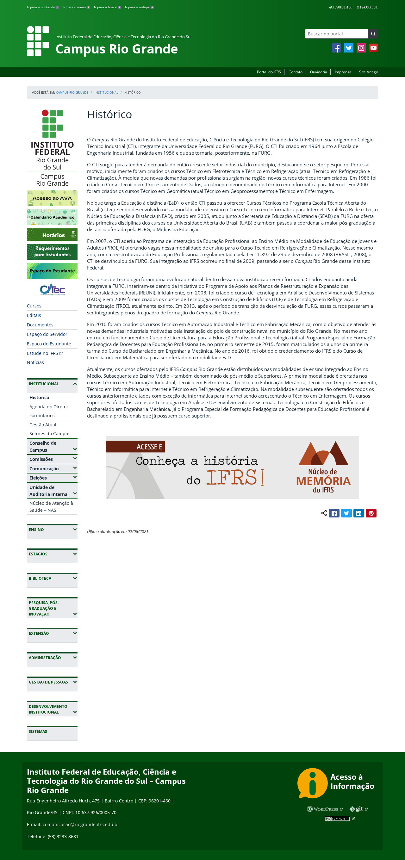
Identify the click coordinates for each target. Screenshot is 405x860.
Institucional (106, 92)
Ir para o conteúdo (42, 7)
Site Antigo (368, 72)
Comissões (53, 459)
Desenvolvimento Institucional (53, 709)
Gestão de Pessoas (53, 682)
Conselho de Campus (53, 446)
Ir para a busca (107, 7)
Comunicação (53, 468)
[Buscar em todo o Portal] (373, 34)
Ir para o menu (76, 7)
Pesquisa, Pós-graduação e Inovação (53, 608)
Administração (53, 657)
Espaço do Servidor (47, 334)
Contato (295, 72)
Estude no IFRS (42, 353)
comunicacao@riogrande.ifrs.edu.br (81, 824)
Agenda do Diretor (48, 407)
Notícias (35, 362)
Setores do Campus (50, 433)
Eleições (53, 477)
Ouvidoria (318, 72)
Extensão (53, 633)
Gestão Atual (42, 425)
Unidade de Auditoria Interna (53, 490)
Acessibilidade (340, 7)
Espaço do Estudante (49, 344)
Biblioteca (53, 578)
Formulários (42, 415)
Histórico (39, 397)
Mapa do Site (367, 7)
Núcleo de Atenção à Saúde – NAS (51, 506)
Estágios (53, 554)
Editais (34, 315)
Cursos (34, 306)
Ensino (53, 529)
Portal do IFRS (269, 72)
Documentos (40, 325)
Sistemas (38, 731)
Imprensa (343, 72)
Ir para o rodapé (139, 7)
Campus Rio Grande (72, 92)
